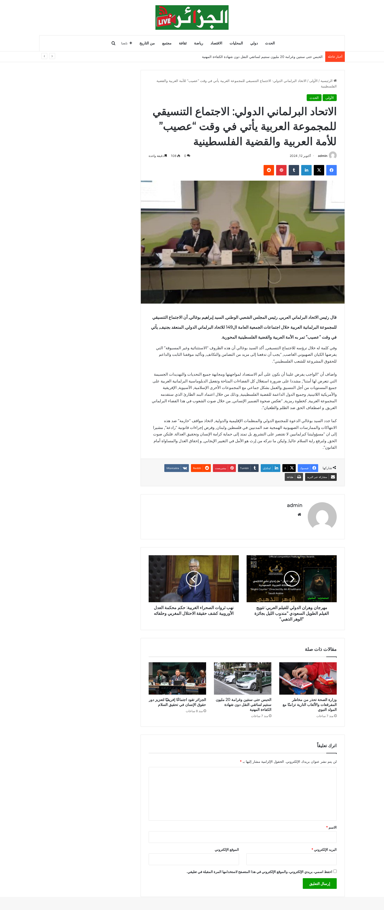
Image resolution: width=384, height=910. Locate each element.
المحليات (236, 43)
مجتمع (167, 43)
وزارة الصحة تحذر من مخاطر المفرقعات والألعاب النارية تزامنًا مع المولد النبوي (310, 704)
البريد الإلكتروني (324, 849)
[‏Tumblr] (294, 170)
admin (322, 156)
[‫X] (319, 170)
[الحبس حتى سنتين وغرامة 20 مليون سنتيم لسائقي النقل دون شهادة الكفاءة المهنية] (242, 678)
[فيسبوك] (331, 170)
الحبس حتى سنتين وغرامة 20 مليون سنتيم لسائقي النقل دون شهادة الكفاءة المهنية (262, 57)
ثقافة (183, 43)
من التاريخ (147, 43)
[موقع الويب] (299, 514)
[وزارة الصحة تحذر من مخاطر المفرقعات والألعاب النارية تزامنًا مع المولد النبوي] (308, 678)
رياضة (198, 43)
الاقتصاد (216, 43)
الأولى (313, 81)
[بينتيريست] (281, 170)
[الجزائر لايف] (192, 17)
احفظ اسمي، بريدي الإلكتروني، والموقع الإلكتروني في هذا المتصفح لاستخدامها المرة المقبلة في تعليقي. (259, 872)
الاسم (331, 827)
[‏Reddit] (269, 170)
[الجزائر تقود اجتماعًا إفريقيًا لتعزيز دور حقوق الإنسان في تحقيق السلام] (177, 678)
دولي (254, 43)
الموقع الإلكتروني (227, 849)
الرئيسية (327, 81)
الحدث (270, 43)
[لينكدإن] (306, 170)
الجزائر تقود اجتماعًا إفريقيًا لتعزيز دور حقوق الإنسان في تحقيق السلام (177, 702)
